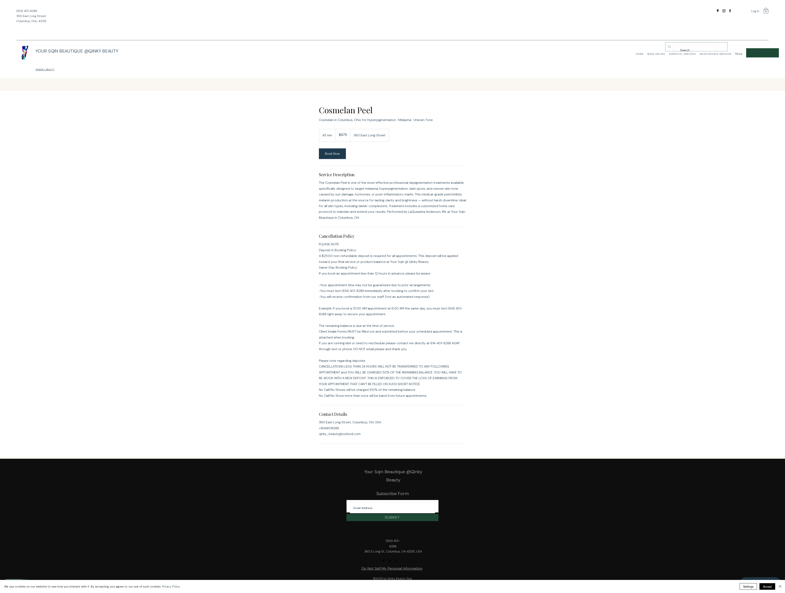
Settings (748, 586)
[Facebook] (730, 11)
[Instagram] (724, 11)
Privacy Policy (171, 586)
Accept (767, 586)
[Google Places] (718, 11)
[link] (332, 153)
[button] (766, 11)
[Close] (780, 586)
